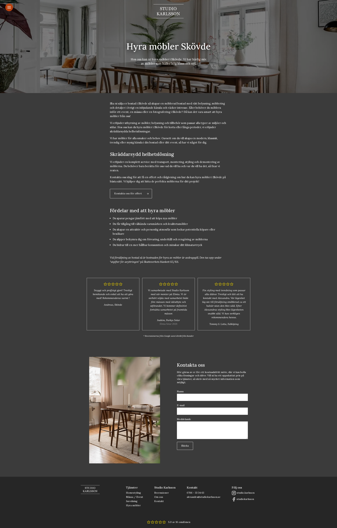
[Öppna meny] (9, 7)
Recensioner (161, 492)
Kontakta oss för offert (128, 193)
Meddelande (184, 419)
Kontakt (159, 501)
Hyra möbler (133, 505)
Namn (180, 391)
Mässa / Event (134, 497)
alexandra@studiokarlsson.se (203, 497)
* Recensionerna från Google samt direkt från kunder (168, 336)
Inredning (131, 501)
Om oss (158, 497)
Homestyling (133, 492)
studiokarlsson (245, 499)
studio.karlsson (246, 492)
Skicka (185, 445)
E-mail (180, 405)
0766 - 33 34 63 (195, 492)
